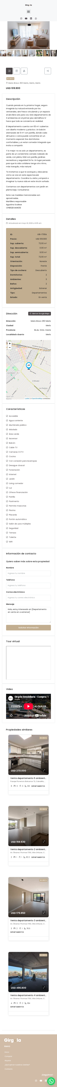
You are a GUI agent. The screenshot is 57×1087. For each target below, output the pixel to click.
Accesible (13, 416)
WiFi (11, 541)
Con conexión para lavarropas (23, 461)
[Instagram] (21, 18)
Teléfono (10, 580)
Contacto (8, 1069)
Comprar (8, 1056)
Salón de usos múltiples (20, 523)
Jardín (12, 479)
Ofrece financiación (18, 492)
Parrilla (12, 497)
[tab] (9, 71)
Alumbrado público (18, 425)
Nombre (10, 567)
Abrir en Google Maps (40, 313)
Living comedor (16, 483)
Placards (13, 514)
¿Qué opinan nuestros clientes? (17, 1065)
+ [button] (10, 343)
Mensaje (10, 604)
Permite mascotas (17, 505)
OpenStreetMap (37, 398)
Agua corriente (16, 420)
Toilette (12, 537)
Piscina (12, 510)
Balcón (12, 443)
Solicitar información (28, 627)
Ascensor (13, 438)
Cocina (12, 456)
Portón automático (18, 519)
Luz (10, 488)
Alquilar (8, 1060)
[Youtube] (26, 18)
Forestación (14, 470)
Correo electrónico (15, 592)
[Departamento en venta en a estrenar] (29, 366)
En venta (10, 79)
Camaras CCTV (16, 452)
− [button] (10, 347)
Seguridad (13, 528)
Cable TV (13, 447)
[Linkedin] (31, 18)
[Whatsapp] (36, 18)
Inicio (7, 1052)
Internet (12, 474)
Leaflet (27, 398)
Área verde (14, 434)
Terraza (12, 532)
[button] (28, 11)
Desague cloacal (17, 465)
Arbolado (13, 429)
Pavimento (14, 501)
